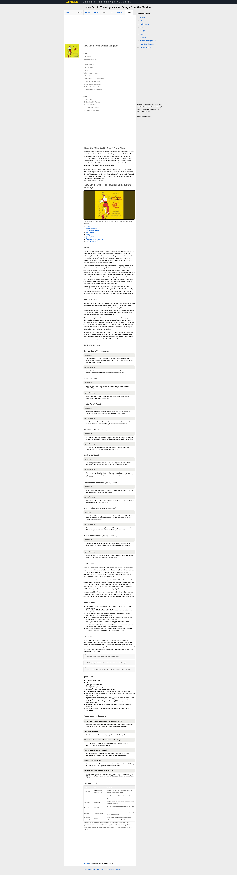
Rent (141, 27)
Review (96, 12)
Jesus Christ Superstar (147, 44)
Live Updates (90, 236)
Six (141, 20)
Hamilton (142, 17)
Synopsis (120, 12)
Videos (79, 12)
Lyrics (129, 12)
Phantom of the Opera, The (148, 40)
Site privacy (110, 869)
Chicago (142, 30)
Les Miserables (144, 24)
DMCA (118, 869)
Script (104, 12)
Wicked (142, 34)
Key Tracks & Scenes (92, 230)
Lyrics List (69, 12)
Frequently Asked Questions (94, 239)
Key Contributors (91, 241)
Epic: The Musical (145, 47)
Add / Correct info (89, 869)
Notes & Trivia (90, 232)
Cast (111, 12)
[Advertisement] (100, 30)
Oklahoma (143, 37)
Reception (89, 234)
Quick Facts (89, 238)
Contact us (100, 869)
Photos (87, 12)
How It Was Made (91, 228)
